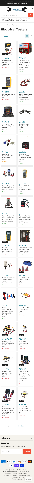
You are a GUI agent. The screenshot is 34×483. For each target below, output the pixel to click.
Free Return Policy (24, 471)
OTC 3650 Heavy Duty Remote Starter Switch (25, 126)
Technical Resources (24, 475)
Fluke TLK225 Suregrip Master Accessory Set (24, 343)
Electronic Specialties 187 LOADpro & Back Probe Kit (25, 96)
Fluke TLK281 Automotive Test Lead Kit (7, 373)
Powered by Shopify (17, 480)
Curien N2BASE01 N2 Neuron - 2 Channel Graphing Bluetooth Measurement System (24, 376)
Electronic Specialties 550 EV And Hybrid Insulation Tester (8, 217)
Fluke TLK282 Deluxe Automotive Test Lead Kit (8, 343)
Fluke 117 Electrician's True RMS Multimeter (7, 249)
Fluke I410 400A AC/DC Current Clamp (24, 309)
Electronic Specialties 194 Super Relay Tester (8, 279)
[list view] (31, 36)
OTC (20, 129)
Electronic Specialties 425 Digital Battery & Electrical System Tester (25, 218)
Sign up (27, 451)
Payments (8, 473)
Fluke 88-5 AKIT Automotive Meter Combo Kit (7, 62)
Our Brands (23, 473)
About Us (12, 470)
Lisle (3, 159)
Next (23, 426)
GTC (20, 161)
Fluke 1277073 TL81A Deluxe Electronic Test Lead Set (25, 409)
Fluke (3, 65)
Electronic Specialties (24, 99)
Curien (4, 316)
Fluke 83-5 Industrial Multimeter (8, 95)
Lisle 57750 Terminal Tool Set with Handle (7, 156)
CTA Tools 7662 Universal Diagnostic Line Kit (8, 126)
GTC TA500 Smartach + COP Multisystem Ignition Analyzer (25, 156)
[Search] (30, 15)
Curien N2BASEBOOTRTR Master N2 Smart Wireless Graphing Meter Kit (8, 410)
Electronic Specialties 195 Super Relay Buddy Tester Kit (25, 249)
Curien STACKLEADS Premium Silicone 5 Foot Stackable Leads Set (8, 311)
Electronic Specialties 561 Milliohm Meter (8, 187)
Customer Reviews (22, 470)
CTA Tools (4, 129)
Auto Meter (21, 69)
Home (3, 25)
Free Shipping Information (10, 471)
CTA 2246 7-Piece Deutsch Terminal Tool (24, 279)
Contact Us (15, 473)
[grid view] (27, 36)
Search (6, 470)
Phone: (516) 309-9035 (10, 475)
